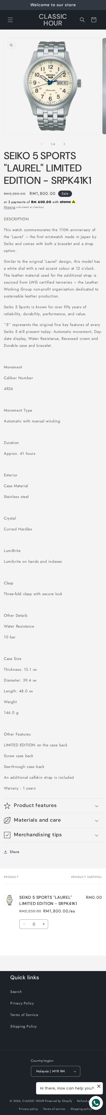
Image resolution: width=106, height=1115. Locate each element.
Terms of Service (24, 1014)
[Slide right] (64, 144)
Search (16, 991)
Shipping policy (81, 1109)
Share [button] (14, 851)
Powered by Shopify (58, 1101)
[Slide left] (41, 144)
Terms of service (54, 1109)
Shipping (9, 207)
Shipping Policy (23, 1026)
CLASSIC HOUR (33, 1101)
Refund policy (86, 1101)
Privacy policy (28, 1109)
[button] (10, 19)
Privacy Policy (22, 1003)
